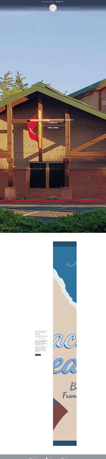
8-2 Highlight (50, 127)
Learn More (38, 354)
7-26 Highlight (56, 127)
